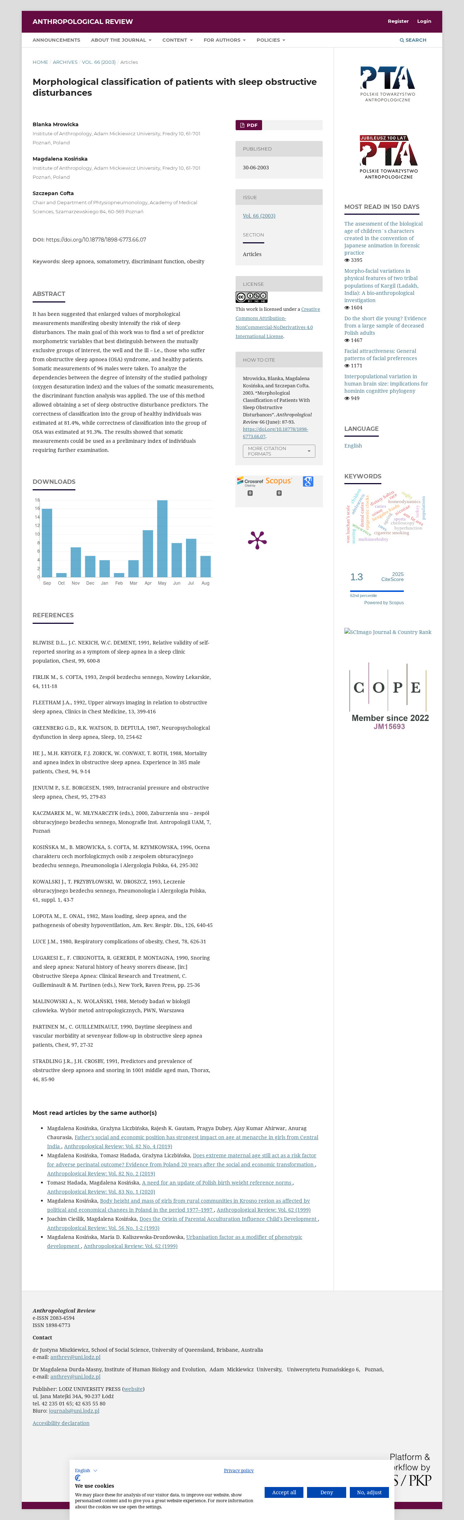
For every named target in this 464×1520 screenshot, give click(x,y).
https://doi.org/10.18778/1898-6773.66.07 (96, 239)
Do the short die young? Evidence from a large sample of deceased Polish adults (385, 325)
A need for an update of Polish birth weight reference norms (217, 1182)
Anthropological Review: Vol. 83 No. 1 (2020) (101, 1191)
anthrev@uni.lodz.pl (75, 1357)
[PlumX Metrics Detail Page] (257, 539)
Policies (269, 40)
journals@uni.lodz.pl (74, 1410)
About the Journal (119, 40)
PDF (251, 125)
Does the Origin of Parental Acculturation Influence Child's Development (229, 1218)
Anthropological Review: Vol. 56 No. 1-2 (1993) (103, 1227)
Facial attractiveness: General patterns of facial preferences (380, 354)
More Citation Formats (267, 451)
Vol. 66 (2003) (99, 62)
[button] (86, 1471)
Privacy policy (239, 1470)
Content (175, 40)
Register (398, 21)
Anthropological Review (83, 22)
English (353, 445)
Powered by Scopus (384, 602)
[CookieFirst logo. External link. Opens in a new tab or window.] (77, 1478)
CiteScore (392, 577)
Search (415, 40)
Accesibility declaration (61, 1423)
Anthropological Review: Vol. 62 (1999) (264, 1209)
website (133, 1388)
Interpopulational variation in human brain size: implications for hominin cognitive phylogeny (386, 383)
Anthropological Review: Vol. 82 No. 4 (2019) (118, 1146)
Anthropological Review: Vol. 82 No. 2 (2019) (101, 1173)
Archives (65, 62)
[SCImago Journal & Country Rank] (387, 632)
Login (424, 21)
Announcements (56, 40)
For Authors (223, 40)
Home (40, 62)
